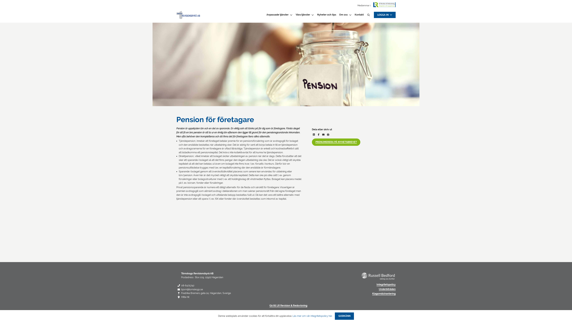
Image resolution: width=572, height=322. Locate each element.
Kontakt (359, 14)
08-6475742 (187, 285)
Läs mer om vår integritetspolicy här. (312, 316)
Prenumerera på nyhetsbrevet (336, 142)
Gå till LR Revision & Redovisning (288, 305)
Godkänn (344, 316)
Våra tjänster (303, 14)
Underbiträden (387, 289)
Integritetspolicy (386, 284)
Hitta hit (185, 297)
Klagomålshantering (384, 293)
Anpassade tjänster (277, 14)
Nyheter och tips (326, 14)
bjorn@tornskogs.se (192, 289)
